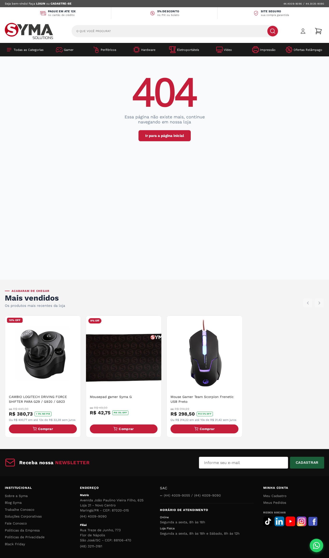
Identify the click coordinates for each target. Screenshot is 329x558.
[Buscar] (272, 31)
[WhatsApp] (316, 545)
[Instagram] (301, 521)
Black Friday (15, 544)
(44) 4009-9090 (93, 516)
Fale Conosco (16, 523)
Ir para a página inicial (164, 136)
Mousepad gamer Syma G (111, 397)
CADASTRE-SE (61, 3)
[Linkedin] (279, 521)
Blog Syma (13, 502)
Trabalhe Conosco (19, 509)
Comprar (45, 429)
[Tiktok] (268, 521)
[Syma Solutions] (29, 31)
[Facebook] (313, 521)
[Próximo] (319, 303)
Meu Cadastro (274, 496)
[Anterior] (308, 303)
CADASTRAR (307, 462)
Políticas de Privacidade (25, 537)
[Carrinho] (318, 31)
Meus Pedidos (274, 502)
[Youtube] (290, 521)
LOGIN (40, 3)
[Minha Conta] (303, 31)
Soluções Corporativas (23, 516)
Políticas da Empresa (22, 530)
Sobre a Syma (16, 496)
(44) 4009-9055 (177, 495)
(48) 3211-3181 (91, 546)
